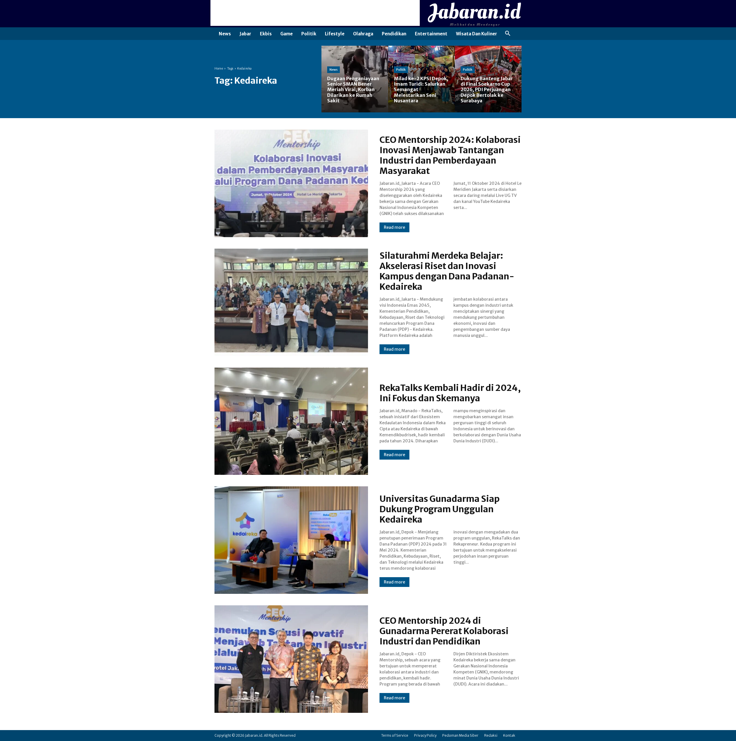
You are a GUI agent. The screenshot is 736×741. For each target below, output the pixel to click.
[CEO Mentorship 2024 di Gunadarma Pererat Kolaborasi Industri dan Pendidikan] (291, 659)
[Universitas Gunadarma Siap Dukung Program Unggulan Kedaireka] (291, 540)
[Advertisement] (315, 13)
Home (218, 68)
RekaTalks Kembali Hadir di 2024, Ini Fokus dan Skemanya (450, 393)
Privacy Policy (425, 735)
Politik (401, 70)
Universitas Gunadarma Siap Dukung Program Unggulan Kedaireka (439, 509)
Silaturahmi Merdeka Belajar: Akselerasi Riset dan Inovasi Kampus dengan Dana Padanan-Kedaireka (446, 271)
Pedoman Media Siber (460, 735)
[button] (507, 33)
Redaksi (490, 735)
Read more (394, 227)
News (333, 70)
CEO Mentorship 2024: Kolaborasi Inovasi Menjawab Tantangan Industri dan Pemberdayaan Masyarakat (450, 155)
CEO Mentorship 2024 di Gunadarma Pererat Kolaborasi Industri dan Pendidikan (444, 631)
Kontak (509, 735)
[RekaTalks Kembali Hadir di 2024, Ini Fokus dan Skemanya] (291, 421)
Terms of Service (394, 735)
